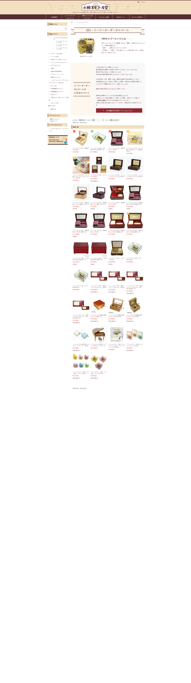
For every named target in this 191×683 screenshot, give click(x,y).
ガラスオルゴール (55, 65)
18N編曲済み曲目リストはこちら (119, 111)
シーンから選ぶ (55, 56)
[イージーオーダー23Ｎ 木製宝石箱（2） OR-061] (99, 227)
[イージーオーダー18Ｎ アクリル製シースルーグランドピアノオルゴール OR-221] (81, 172)
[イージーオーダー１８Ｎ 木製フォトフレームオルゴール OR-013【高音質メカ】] (134, 279)
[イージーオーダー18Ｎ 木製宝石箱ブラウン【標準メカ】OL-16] (99, 200)
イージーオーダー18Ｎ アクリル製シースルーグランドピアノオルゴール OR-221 (81, 176)
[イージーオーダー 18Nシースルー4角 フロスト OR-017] (99, 369)
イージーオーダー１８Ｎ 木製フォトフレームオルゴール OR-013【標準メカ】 (81, 316)
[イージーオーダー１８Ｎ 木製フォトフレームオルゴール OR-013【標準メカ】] (81, 309)
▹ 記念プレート (53, 121)
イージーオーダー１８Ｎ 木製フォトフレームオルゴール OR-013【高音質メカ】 (134, 287)
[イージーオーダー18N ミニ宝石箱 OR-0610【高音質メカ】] (81, 255)
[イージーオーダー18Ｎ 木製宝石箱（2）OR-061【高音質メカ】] (134, 200)
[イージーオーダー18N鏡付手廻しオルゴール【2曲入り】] (99, 312)
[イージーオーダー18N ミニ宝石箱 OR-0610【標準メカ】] (99, 255)
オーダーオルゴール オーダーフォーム (59, 130)
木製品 (52, 68)
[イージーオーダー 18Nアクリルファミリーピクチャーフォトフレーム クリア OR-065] (116, 341)
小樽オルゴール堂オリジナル (87, 17)
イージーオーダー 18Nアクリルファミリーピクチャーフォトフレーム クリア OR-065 (116, 346)
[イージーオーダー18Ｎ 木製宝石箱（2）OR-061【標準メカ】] (81, 227)
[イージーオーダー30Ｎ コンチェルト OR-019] (99, 172)
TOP (72, 22)
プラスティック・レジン (57, 74)
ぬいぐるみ (54, 85)
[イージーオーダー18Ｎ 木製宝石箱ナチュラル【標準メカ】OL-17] (81, 200)
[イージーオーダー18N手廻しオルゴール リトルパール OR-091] (81, 340)
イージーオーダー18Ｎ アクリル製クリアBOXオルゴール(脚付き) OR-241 (134, 150)
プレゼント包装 (104, 17)
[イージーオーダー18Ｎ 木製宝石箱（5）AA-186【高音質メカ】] (116, 227)
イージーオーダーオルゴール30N (62, 48)
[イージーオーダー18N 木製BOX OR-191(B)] (81, 145)
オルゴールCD (54, 103)
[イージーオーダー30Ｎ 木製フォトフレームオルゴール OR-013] (99, 279)
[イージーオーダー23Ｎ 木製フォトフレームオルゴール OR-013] (116, 279)
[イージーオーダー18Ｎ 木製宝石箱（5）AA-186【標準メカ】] (134, 227)
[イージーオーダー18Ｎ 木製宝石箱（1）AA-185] (116, 200)
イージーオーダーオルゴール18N (62, 41)
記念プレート (121, 17)
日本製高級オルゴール (57, 88)
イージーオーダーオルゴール (70, 17)
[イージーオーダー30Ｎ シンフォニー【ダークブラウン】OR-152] (134, 172)
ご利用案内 (53, 17)
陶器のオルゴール (55, 77)
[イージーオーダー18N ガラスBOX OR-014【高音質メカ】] (99, 143)
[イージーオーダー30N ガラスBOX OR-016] (134, 253)
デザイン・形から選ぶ (57, 53)
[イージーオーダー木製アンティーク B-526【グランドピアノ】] (99, 341)
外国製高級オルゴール (57, 91)
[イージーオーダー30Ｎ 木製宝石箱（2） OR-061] (116, 145)
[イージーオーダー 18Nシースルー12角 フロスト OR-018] (81, 369)
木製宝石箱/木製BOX (56, 71)
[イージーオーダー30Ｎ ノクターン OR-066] (116, 255)
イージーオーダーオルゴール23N (62, 45)
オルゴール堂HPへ (137, 17)
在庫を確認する (94, 181)
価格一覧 (53, 109)
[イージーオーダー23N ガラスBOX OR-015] (81, 281)
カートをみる (142, 2)
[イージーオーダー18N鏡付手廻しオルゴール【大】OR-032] (116, 312)
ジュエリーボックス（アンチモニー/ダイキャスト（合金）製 (59, 81)
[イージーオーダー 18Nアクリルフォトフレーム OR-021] (134, 338)
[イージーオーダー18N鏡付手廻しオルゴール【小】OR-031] (134, 312)
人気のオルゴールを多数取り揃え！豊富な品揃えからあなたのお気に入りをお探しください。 (95, 12)
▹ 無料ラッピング (53, 119)
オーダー (112, 89)
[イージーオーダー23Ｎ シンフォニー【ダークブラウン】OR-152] (116, 172)
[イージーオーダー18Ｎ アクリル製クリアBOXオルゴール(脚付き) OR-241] (134, 145)
